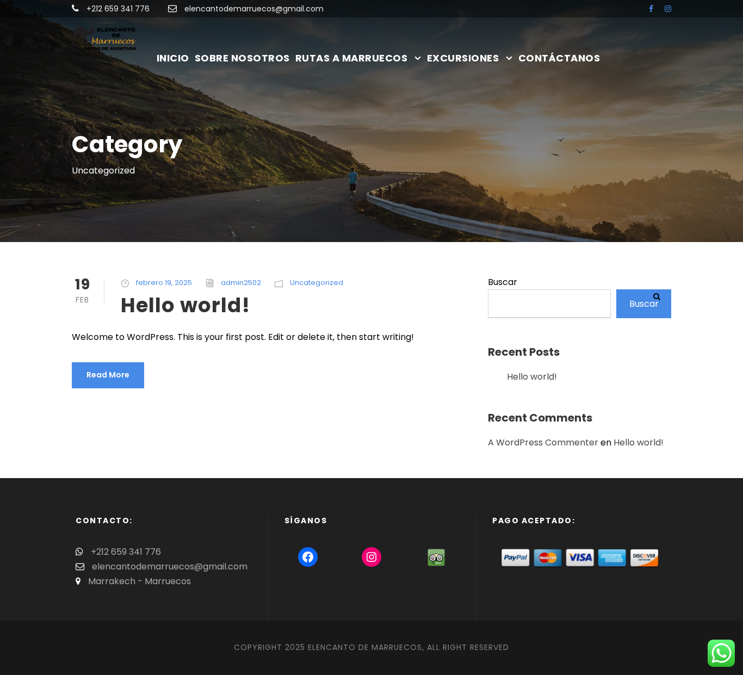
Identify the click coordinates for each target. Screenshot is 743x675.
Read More (107, 374)
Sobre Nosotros (242, 58)
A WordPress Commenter (543, 442)
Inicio (173, 58)
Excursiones (463, 58)
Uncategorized (316, 282)
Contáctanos (559, 58)
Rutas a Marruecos (351, 58)
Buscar (502, 282)
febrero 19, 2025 (164, 282)
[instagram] (668, 8)
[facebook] (651, 8)
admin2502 (241, 282)
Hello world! (185, 305)
